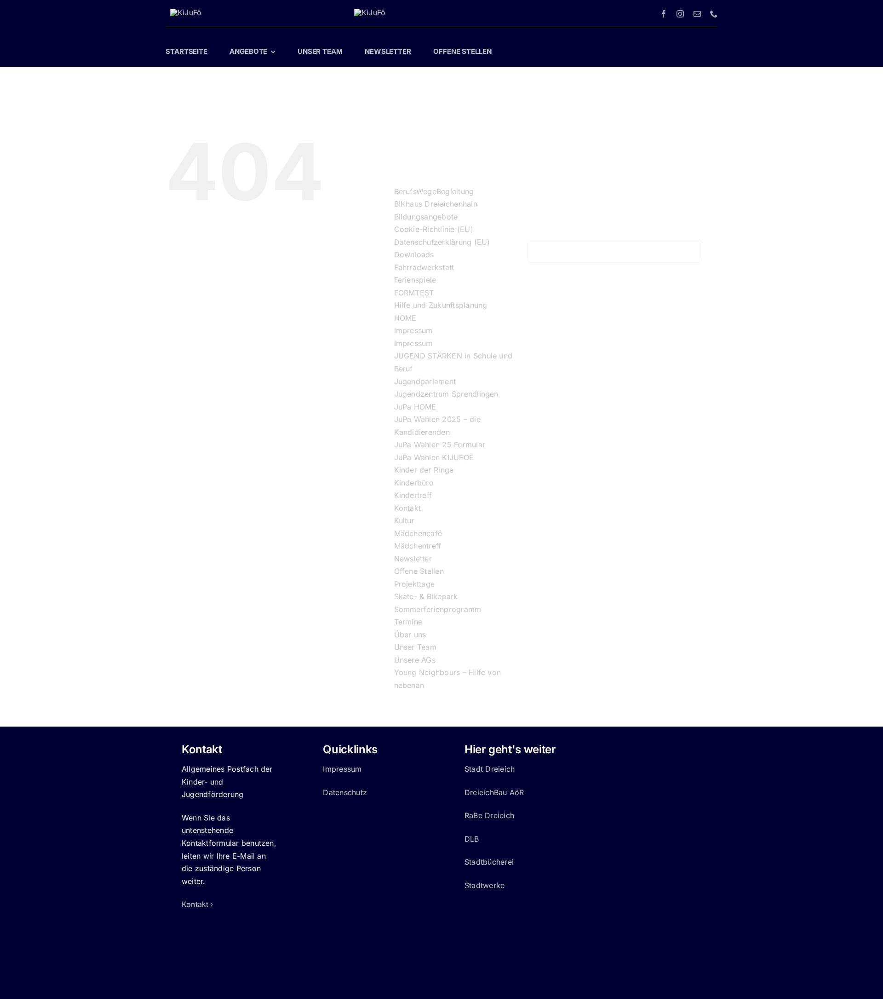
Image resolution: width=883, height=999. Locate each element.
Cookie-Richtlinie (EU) (433, 229)
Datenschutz (345, 792)
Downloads (414, 254)
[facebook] (663, 13)
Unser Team (415, 647)
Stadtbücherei (489, 861)
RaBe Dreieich (489, 815)
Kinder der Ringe (424, 469)
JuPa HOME (415, 406)
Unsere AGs (415, 659)
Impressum (413, 330)
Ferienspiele (415, 279)
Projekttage (414, 584)
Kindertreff (413, 495)
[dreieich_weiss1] (369, 12)
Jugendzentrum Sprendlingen (446, 393)
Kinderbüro (414, 482)
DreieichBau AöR (494, 792)
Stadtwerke (484, 885)
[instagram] (680, 13)
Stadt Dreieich (489, 769)
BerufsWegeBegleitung (434, 191)
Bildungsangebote (426, 216)
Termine (408, 621)
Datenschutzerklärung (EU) (442, 242)
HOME (405, 318)
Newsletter (413, 558)
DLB (471, 838)
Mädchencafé (418, 533)
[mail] (697, 13)
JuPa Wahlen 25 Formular (440, 444)
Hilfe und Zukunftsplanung (440, 305)
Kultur (404, 520)
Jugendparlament (425, 381)
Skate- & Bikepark (426, 596)
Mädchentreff (418, 545)
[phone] (713, 13)
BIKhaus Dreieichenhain (435, 203)
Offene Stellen (419, 571)
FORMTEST (414, 292)
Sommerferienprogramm (438, 609)
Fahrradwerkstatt (424, 267)
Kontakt (407, 508)
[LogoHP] (185, 12)
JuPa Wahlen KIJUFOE (434, 457)
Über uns (410, 634)
